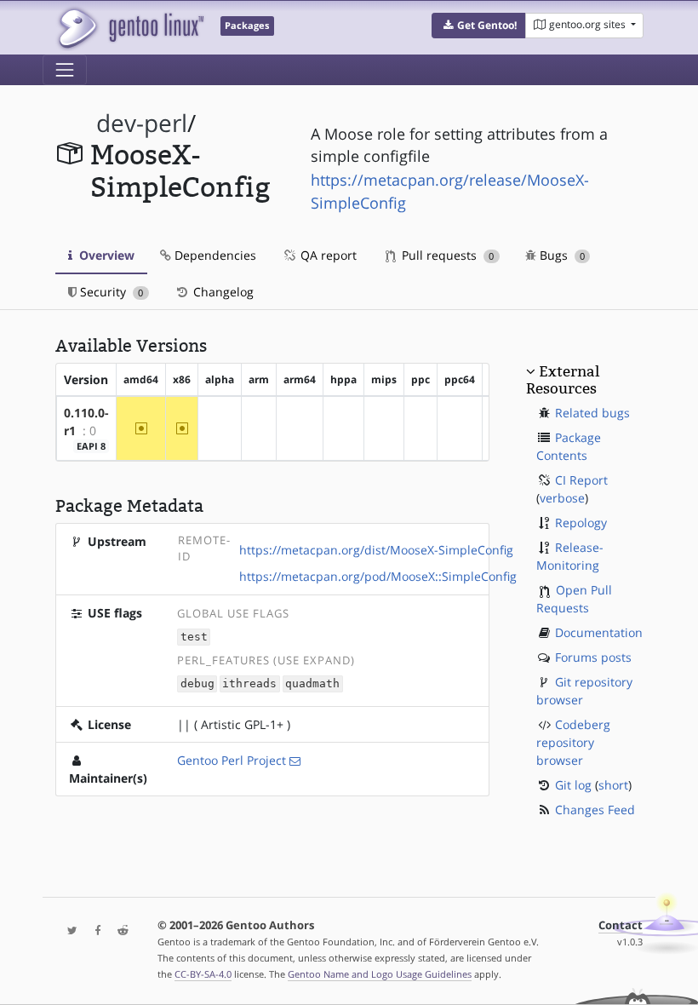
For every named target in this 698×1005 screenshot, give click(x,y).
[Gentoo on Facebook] (93, 931)
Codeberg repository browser (573, 742)
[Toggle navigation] (65, 70)
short (613, 785)
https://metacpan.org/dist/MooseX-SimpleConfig (376, 550)
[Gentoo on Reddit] (118, 931)
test (194, 637)
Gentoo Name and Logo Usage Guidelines (380, 974)
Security (110, 292)
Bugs (560, 255)
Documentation (599, 632)
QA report (327, 255)
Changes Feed (595, 809)
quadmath (312, 684)
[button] (479, 25)
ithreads (249, 684)
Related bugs (592, 413)
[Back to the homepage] (130, 28)
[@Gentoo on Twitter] (68, 931)
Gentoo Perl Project (231, 760)
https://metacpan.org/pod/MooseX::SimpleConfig (378, 576)
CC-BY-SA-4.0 (203, 974)
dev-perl (141, 123)
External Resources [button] (562, 380)
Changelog (222, 292)
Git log (573, 785)
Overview (105, 255)
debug (197, 684)
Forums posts (593, 657)
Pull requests (446, 255)
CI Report (581, 480)
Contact (620, 925)
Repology (581, 522)
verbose (562, 498)
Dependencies (213, 255)
